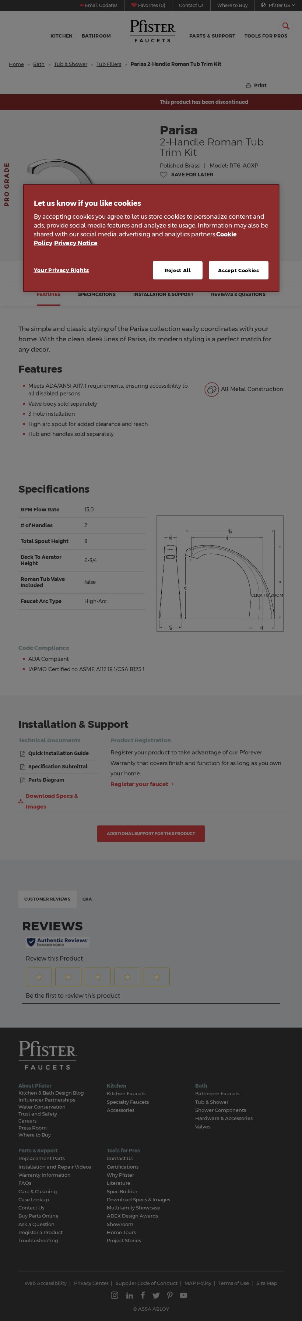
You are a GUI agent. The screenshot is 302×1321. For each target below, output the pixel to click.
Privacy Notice (76, 243)
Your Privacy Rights (61, 270)
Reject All (178, 270)
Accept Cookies (238, 270)
